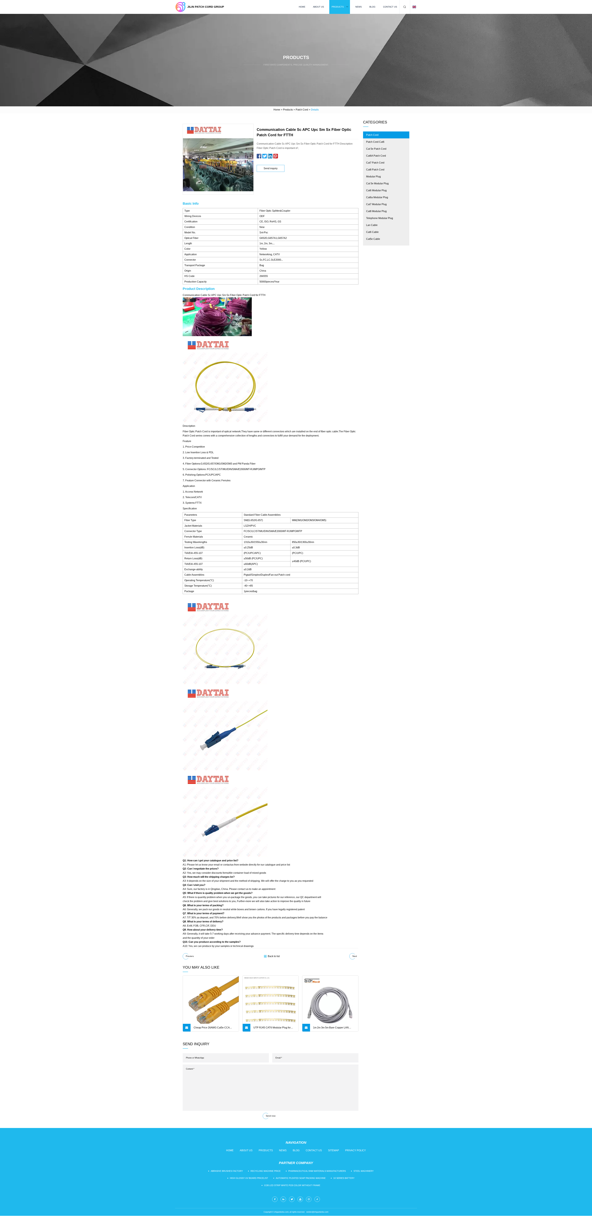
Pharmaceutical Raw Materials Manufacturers (317, 1171)
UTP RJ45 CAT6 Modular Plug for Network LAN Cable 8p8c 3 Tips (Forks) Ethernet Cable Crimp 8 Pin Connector (272, 1029)
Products (338, 7)
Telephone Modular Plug (379, 218)
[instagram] (308, 1199)
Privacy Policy (355, 1150)
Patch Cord (302, 109)
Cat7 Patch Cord (375, 162)
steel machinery (364, 1171)
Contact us (390, 7)
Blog (372, 7)
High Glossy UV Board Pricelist (249, 1178)
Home (302, 7)
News (358, 7)
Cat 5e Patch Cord (376, 148)
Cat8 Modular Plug (376, 211)
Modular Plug (373, 176)
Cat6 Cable (372, 232)
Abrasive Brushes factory (227, 1171)
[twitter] (291, 1199)
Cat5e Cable (373, 239)
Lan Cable (372, 225)
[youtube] (300, 1199)
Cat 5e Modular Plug (377, 183)
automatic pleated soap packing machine (301, 1178)
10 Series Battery (343, 1178)
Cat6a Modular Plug (377, 197)
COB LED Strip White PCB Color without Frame (292, 1185)
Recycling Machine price (266, 1171)
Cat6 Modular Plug (376, 190)
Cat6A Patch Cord (376, 155)
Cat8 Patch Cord (375, 169)
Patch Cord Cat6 (375, 142)
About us (318, 7)
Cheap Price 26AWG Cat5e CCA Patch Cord (212, 1029)
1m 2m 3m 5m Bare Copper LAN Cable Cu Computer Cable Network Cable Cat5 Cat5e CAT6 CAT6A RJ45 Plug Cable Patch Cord (334, 1029)
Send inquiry (271, 168)
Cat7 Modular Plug (376, 204)
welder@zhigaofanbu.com (317, 1212)
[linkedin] (283, 1199)
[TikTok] (317, 1199)
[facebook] (275, 1199)
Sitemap (333, 1150)
